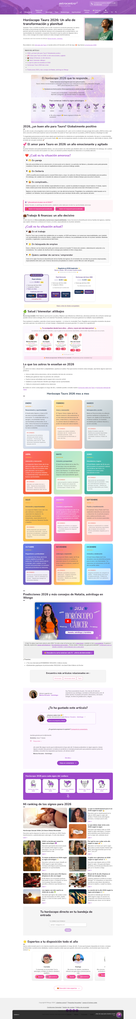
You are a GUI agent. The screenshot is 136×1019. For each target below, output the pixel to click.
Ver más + (68, 757)
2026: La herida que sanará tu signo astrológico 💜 (52, 842)
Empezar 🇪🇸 (79, 292)
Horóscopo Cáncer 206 (85, 790)
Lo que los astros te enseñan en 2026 (38, 62)
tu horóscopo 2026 (90, 45)
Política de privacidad (82, 1007)
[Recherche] (115, 12)
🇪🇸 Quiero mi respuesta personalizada (39, 209)
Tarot (56, 12)
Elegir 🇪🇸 (31, 295)
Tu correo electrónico (57, 921)
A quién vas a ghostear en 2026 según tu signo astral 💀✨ (99, 859)
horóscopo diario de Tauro (86, 387)
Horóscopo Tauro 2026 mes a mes (38, 65)
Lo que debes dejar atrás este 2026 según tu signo (98, 826)
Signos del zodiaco (38, 11)
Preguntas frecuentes (74, 1002)
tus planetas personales (60, 645)
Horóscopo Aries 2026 (33, 790)
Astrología (49, 12)
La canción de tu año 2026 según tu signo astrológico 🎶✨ (100, 891)
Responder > (37, 741)
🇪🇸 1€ (28, 348)
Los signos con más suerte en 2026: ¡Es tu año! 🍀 (52, 891)
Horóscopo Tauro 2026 (50, 790)
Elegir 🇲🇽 (42, 295)
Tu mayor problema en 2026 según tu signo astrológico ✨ (54, 859)
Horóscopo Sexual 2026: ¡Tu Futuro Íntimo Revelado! (42, 831)
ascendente (99, 643)
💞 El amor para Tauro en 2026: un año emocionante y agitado (46, 55)
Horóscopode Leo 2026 (101, 790)
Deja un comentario (67, 763)
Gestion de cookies (69, 1007)
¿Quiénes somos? (61, 1002)
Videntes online (87, 11)
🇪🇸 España (39, 977)
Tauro (80, 678)
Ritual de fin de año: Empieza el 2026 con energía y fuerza (99, 875)
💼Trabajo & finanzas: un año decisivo (39, 58)
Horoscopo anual (69, 678)
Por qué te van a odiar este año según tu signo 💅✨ (99, 842)
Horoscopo (57, 678)
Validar (68, 930)
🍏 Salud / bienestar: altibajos (36, 60)
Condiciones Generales (54, 1007)
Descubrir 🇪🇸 (56, 294)
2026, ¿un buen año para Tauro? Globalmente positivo (44, 53)
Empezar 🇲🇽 (89, 292)
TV (112, 12)
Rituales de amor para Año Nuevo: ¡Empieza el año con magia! (54, 875)
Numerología (65, 12)
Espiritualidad (76, 12)
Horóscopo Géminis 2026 (68, 790)
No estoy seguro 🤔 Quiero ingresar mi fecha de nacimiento (65, 116)
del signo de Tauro (41, 45)
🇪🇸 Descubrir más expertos (67, 988)
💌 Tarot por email (97, 11)
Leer (24, 837)
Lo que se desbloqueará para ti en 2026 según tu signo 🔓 (100, 810)
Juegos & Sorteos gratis (89, 1002)
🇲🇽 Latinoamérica (52, 977)
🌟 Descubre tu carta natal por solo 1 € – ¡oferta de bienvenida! (67, 653)
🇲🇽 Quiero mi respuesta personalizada (70, 209)
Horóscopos (28, 12)
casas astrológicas (43, 645)
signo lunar (79, 643)
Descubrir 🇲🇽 (66, 294)
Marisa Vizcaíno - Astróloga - (55, 38)
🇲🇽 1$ (34, 348)
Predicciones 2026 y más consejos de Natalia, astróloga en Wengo (47, 69)
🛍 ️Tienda (105, 11)
